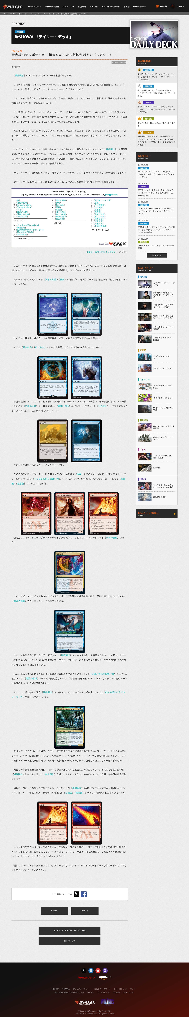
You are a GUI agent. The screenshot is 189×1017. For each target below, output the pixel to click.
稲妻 (58, 207)
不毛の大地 (22, 216)
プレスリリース (103, 992)
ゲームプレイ (69, 6)
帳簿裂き (19, 75)
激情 (97, 202)
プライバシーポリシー (82, 989)
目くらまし (61, 212)
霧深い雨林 (22, 212)
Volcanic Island (24, 204)
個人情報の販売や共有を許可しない (69, 992)
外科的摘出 (99, 204)
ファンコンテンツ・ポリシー (125, 989)
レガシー (115, 62)
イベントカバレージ (111, 6)
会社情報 (116, 992)
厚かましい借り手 (25, 232)
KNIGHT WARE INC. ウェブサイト (102, 251)
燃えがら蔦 (99, 214)
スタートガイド (34, 6)
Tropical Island (24, 207)
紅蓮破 (59, 209)
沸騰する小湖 (23, 214)
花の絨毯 (99, 207)
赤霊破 (98, 212)
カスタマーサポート (102, 989)
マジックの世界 (52, 6)
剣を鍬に (49, 774)
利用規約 (55, 989)
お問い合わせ (128, 992)
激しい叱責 (61, 214)
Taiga (20, 209)
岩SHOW (123, 62)
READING (13, 14)
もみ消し (60, 204)
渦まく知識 (61, 200)
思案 (58, 202)
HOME (4, 14)
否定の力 (99, 223)
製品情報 (82, 6)
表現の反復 (61, 216)
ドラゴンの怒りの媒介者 (28, 225)
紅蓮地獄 (99, 221)
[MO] (107, 194)
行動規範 (66, 989)
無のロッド (99, 218)
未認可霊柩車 (101, 225)
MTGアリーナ (139, 6)
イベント (94, 6)
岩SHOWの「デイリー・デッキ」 (29, 14)
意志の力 (60, 218)
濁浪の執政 (22, 234)
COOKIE (90, 992)
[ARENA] (114, 194)
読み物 (127, 6)
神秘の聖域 (22, 202)
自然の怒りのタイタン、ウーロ (31, 229)
